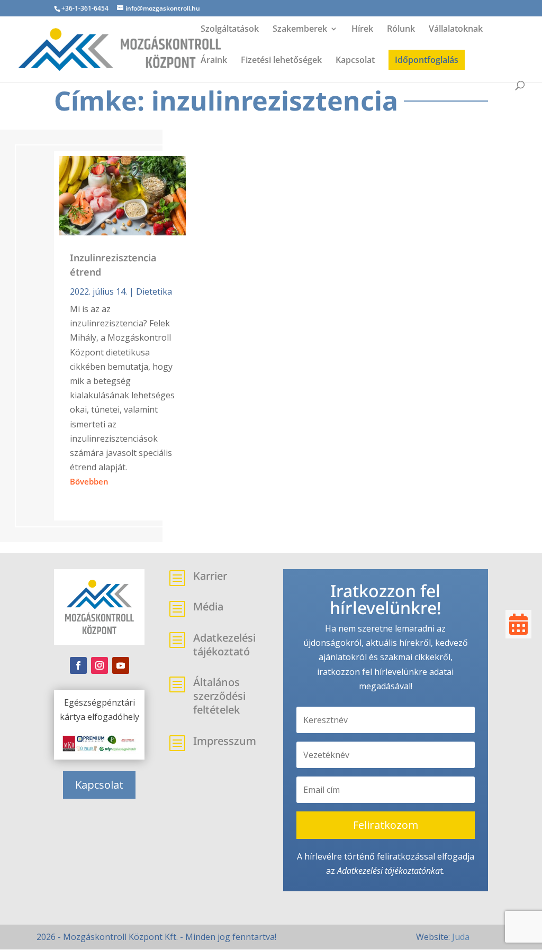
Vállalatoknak (456, 29)
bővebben (89, 481)
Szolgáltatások (230, 29)
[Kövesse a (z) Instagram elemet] (99, 665)
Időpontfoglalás (426, 60)
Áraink (214, 61)
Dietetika (154, 291)
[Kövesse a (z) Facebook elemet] (78, 665)
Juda (460, 937)
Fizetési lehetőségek (281, 61)
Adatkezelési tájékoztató (381, 870)
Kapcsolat (355, 61)
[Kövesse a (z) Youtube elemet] (120, 665)
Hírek (362, 29)
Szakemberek (300, 29)
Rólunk (401, 29)
